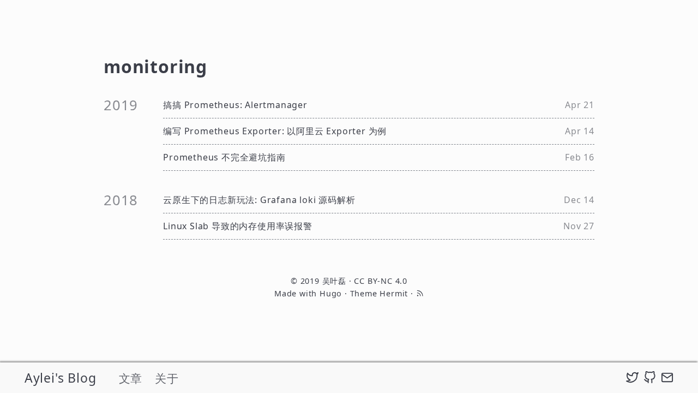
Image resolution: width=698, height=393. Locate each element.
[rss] (420, 293)
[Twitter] (632, 377)
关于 (167, 378)
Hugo (331, 293)
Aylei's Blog (61, 377)
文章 (131, 378)
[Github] (649, 377)
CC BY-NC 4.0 (380, 281)
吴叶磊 (334, 281)
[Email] (667, 377)
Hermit (394, 293)
